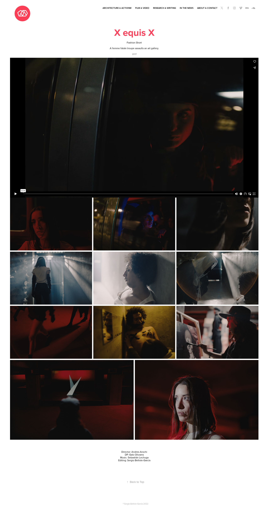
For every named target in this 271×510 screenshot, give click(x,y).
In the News (186, 8)
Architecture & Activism (117, 8)
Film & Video (142, 8)
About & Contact (207, 8)
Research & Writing (164, 8)
